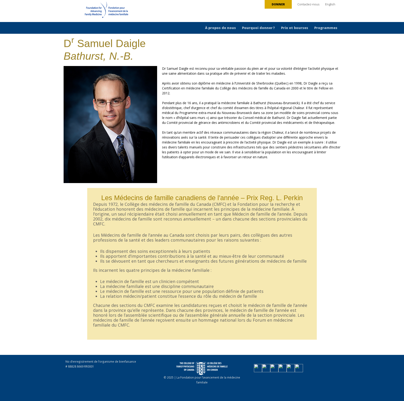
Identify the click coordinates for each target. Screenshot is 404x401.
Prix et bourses (294, 28)
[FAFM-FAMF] (98, 11)
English (330, 4)
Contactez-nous (308, 4)
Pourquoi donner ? (258, 28)
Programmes (325, 28)
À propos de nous (220, 28)
